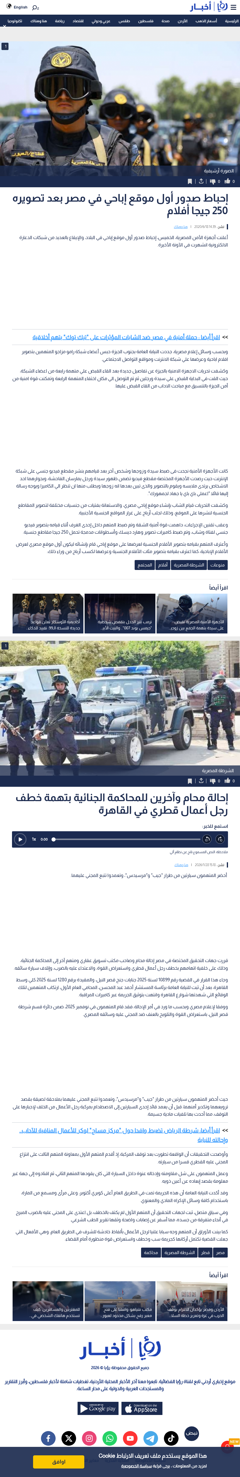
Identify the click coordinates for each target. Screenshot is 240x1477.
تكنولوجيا (15, 21)
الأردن (182, 21)
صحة (165, 21)
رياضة (59, 21)
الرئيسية (232, 21)
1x (34, 839)
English (21, 7)
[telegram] (150, 1438)
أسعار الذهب (206, 21)
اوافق (59, 1462)
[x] (68, 1438)
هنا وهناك (38, 21)
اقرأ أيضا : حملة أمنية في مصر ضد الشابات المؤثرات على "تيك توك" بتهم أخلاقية (126, 337)
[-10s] (207, 839)
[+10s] (220, 839)
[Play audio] (20, 839)
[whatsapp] (109, 1438)
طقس (124, 21)
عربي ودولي (101, 21)
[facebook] (48, 1438)
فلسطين (145, 21)
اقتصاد (78, 21)
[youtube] (130, 1438)
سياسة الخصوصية (136, 1466)
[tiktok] (171, 1438)
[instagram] (89, 1438)
